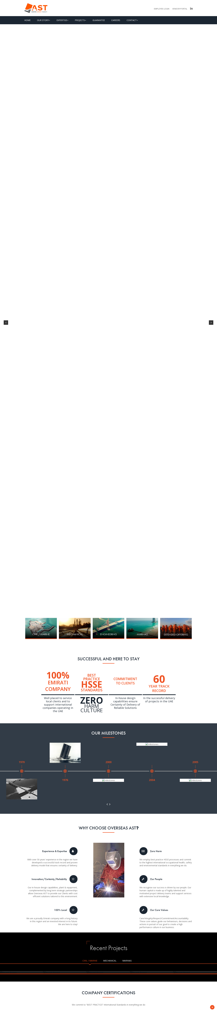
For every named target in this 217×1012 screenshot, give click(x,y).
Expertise (62, 20)
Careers (115, 20)
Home (27, 20)
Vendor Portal (179, 8)
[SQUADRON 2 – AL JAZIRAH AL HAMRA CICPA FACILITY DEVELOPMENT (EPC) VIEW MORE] (108, 972)
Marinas (127, 960)
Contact (132, 20)
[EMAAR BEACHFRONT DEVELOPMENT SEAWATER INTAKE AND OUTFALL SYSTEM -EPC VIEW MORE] (152, 972)
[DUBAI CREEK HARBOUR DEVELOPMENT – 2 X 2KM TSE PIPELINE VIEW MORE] (21, 972)
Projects (80, 20)
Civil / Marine (90, 960)
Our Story (43, 20)
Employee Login (161, 8)
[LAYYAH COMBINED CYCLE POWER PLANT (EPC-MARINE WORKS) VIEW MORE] (65, 972)
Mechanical (109, 960)
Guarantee (99, 20)
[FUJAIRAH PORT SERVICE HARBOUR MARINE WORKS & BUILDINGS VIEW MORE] (195, 972)
